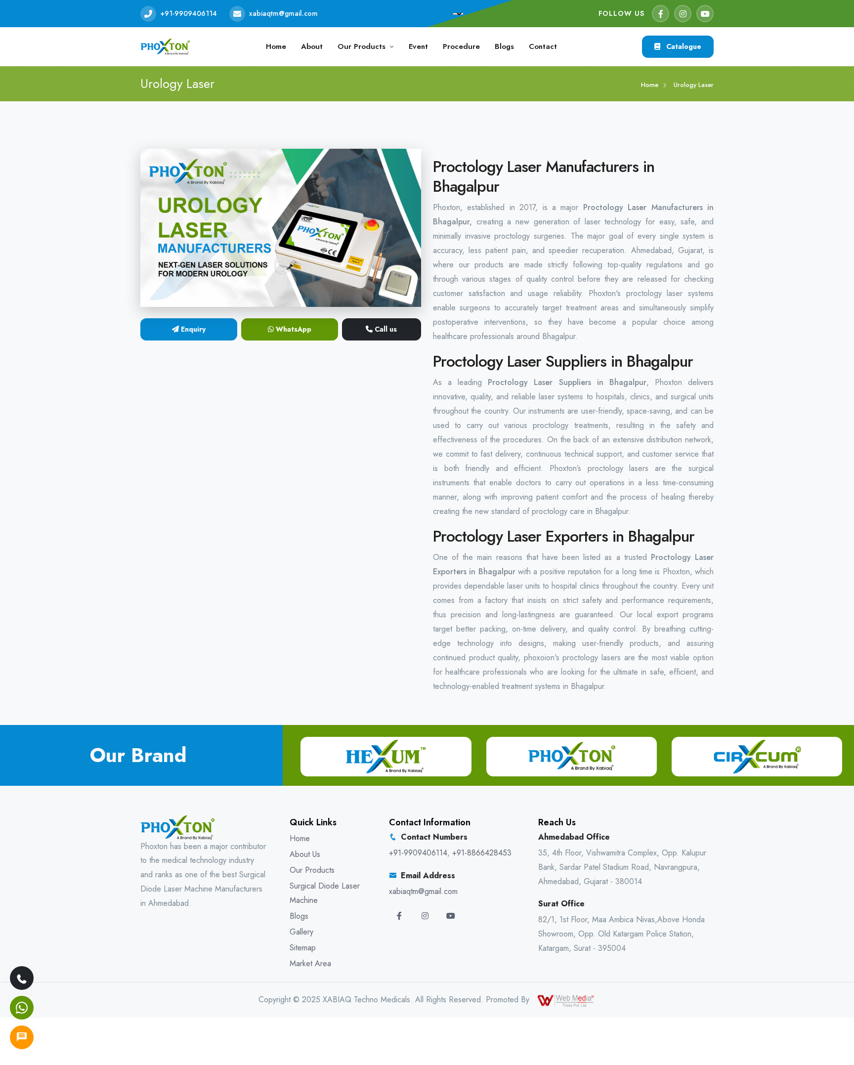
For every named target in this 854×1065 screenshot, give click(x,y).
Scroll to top (22, 534)
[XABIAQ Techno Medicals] (165, 45)
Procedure (461, 46)
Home (276, 46)
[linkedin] (450, 916)
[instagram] (682, 13)
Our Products (361, 46)
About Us (305, 854)
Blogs (504, 46)
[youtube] (705, 13)
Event (418, 46)
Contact (543, 46)
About (312, 46)
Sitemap (303, 947)
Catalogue (682, 46)
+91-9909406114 (188, 13)
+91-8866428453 (482, 852)
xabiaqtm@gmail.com (283, 13)
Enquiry (192, 330)
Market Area (310, 963)
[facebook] (660, 13)
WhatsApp (292, 330)
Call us (385, 330)
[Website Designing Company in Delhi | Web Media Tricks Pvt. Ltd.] (566, 999)
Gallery (301, 931)
